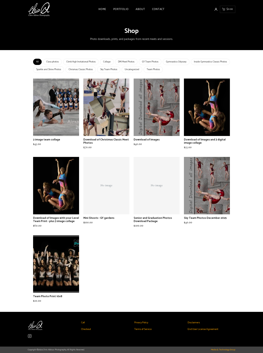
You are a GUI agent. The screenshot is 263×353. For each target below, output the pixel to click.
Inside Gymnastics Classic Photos (210, 62)
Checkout (86, 329)
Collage (107, 62)
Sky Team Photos (108, 69)
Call (83, 323)
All (37, 62)
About (140, 9)
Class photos (52, 62)
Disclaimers (194, 323)
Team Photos (153, 69)
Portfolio (120, 9)
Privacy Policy (141, 323)
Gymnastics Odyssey (176, 62)
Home (102, 9)
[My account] (216, 9)
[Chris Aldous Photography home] (63, 9)
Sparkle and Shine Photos (48, 69)
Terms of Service (143, 329)
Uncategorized (132, 69)
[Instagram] (30, 336)
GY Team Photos (150, 62)
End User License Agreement (203, 329)
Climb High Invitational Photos (81, 62)
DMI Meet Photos (126, 62)
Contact (158, 9)
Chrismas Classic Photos (81, 69)
